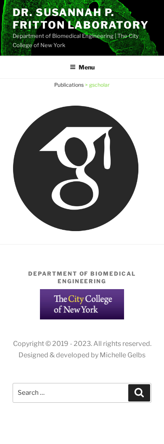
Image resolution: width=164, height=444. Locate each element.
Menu (87, 67)
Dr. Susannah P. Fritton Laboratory (81, 18)
